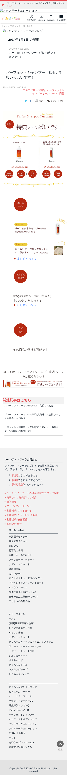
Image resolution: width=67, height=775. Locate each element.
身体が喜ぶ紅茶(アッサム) (22, 592)
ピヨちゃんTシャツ (19, 674)
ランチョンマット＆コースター (25, 646)
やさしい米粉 (16, 632)
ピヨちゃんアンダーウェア (23, 687)
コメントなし (57, 101)
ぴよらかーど (16, 660)
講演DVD (13, 546)
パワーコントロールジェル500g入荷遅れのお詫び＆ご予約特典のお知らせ (32, 416)
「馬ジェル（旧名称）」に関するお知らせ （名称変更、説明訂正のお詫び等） (31, 429)
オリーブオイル (17, 614)
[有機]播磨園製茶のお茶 (21, 623)
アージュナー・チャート (21, 559)
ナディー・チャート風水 (21, 651)
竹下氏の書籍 (16, 550)
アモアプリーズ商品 (34, 90)
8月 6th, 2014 (25, 26)
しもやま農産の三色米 (20, 628)
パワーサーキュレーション (23, 724)
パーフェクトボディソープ (23, 719)
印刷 (41, 101)
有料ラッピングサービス (21, 742)
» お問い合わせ (13, 523)
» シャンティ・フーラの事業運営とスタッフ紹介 (31, 493)
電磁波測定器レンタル (20, 747)
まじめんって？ (27, 258)
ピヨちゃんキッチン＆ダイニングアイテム (31, 641)
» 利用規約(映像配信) (16, 519)
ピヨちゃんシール (18, 665)
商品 (61, 93)
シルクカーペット (18, 655)
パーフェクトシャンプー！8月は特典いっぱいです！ (32, 54)
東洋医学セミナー (18, 536)
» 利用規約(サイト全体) (17, 510)
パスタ (12, 618)
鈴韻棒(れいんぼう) (19, 705)
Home (4, 26)
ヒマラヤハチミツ (18, 587)
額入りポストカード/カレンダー (25, 578)
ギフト (12, 737)
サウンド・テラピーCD (21, 700)
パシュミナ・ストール (20, 696)
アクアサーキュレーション (23, 728)
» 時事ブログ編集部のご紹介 (20, 497)
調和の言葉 (15, 569)
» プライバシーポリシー (18, 506)
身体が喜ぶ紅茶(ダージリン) (23, 596)
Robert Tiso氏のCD (19, 710)
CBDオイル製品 (17, 733)
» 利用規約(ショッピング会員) (21, 515)
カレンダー (15, 573)
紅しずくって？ (27, 305)
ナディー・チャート (19, 564)
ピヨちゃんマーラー (19, 691)
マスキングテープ (18, 669)
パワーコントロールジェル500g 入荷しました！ (30, 405)
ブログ (13, 26)
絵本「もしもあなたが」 (21, 555)
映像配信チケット (18, 541)
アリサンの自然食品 (19, 601)
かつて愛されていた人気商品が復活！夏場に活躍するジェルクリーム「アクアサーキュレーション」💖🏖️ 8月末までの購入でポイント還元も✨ (35, 4)
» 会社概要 (10, 501)
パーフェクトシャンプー (21, 714)
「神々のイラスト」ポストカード (26, 582)
